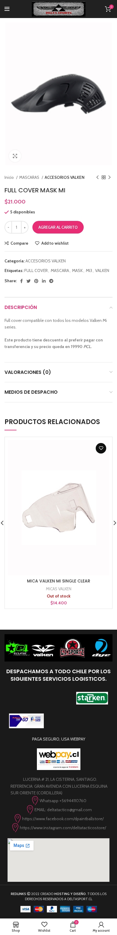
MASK (77, 270)
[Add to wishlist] (101, 448)
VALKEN (102, 270)
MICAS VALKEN (58, 588)
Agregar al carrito (58, 227)
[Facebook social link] (21, 281)
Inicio (9, 177)
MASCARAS (29, 177)
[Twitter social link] (28, 281)
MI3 (89, 270)
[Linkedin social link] (43, 281)
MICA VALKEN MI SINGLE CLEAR (58, 581)
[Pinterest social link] (36, 281)
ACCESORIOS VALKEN (65, 177)
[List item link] (59, 800)
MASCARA (60, 270)
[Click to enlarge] (15, 156)
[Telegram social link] (51, 281)
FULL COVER (36, 270)
